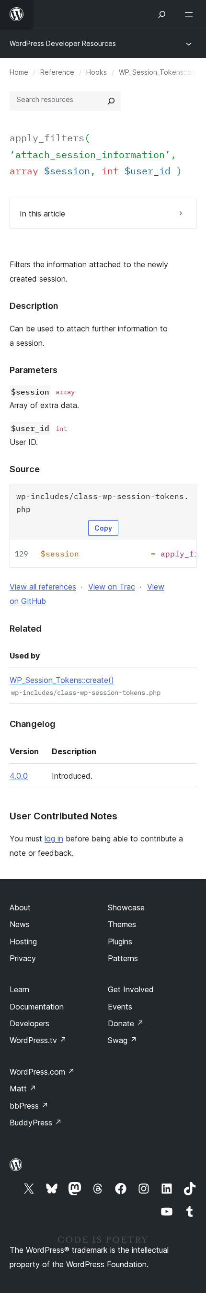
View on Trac (111, 586)
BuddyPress (36, 1122)
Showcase (126, 907)
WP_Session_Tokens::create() (62, 680)
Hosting (23, 941)
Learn (19, 989)
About (20, 907)
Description (34, 306)
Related (26, 629)
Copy (103, 528)
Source (25, 469)
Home (19, 72)
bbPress (29, 1106)
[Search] (111, 101)
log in (54, 838)
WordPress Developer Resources (63, 43)
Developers (29, 1023)
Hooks (96, 72)
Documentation (37, 1006)
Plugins (120, 941)
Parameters (33, 370)
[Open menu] (190, 14)
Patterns (123, 958)
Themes (122, 924)
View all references (43, 586)
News (20, 924)
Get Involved (131, 989)
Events (120, 1006)
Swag (122, 1040)
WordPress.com (42, 1072)
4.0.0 (19, 776)
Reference (57, 72)
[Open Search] (162, 14)
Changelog (33, 724)
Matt (23, 1088)
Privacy (23, 958)
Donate (126, 1023)
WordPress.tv (38, 1040)
